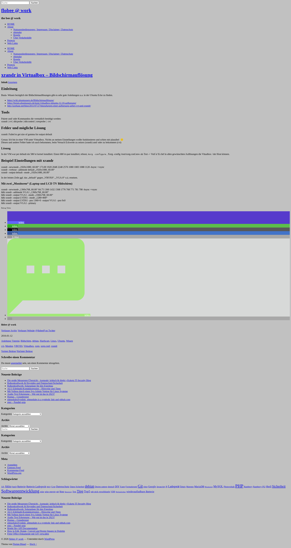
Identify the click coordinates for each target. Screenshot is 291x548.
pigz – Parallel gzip (16, 402)
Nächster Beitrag (25, 351)
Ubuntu (61, 341)
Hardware (44, 341)
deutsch (111, 487)
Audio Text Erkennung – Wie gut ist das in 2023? (31, 394)
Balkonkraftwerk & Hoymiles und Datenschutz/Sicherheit (35, 383)
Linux (53, 341)
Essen (122, 487)
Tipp (80, 491)
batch (14, 487)
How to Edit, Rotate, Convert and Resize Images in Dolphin (36, 531)
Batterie (21, 486)
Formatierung (131, 487)
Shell (268, 486)
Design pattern (101, 487)
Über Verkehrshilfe (22, 37)
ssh (57, 492)
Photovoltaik (229, 487)
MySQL (218, 486)
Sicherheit (279, 486)
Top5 (87, 491)
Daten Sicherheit (77, 487)
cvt (2, 346)
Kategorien (6, 414)
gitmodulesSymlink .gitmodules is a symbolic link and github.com (38, 399)
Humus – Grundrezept (18, 397)
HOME (11, 24)
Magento (190, 487)
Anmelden (12, 465)
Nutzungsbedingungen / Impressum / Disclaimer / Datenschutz (43, 29)
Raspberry (248, 487)
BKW (49, 487)
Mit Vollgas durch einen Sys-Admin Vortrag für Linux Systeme (37, 391)
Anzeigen (12, 82)
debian (35, 341)
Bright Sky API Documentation (22, 528)
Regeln (16, 35)
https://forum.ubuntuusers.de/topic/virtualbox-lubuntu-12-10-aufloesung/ (41, 103)
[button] (15, 222)
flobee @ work (16, 10)
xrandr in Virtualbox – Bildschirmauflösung (47, 75)
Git (140, 486)
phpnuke (17, 32)
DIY (117, 486)
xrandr (54, 346)
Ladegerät (173, 486)
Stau (61, 491)
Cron (53, 487)
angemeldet (16, 363)
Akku (8, 486)
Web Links (12, 43)
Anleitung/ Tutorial (10, 341)
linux (183, 486)
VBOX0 (18, 346)
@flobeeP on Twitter (45, 330)
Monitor (9, 346)
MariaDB (199, 486)
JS (166, 487)
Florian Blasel (19, 544)
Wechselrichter (121, 492)
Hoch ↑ (33, 544)
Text (74, 492)
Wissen (69, 341)
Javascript (161, 487)
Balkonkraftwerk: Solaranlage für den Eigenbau (30, 386)
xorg (37, 346)
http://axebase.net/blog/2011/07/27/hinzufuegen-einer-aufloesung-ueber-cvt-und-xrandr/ (49, 105)
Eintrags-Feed (14, 467)
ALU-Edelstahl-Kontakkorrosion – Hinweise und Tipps (34, 388)
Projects (11, 40)
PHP (239, 486)
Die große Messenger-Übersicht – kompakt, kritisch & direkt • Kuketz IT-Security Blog (49, 380)
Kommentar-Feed (15, 470)
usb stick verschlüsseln (100, 492)
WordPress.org (14, 473)
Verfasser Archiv (9, 330)
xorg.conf (45, 346)
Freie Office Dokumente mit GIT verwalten (28, 534)
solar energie (50, 492)
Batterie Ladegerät (36, 486)
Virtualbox (29, 346)
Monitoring (209, 487)
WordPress (49, 539)
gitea (145, 487)
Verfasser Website (26, 330)
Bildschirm (26, 341)
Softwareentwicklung (20, 490)
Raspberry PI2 (259, 487)
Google (152, 486)
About (10, 27)
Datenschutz (62, 486)
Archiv (4, 426)
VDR (113, 492)
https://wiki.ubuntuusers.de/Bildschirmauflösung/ (30, 100)
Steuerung (68, 492)
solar (42, 492)
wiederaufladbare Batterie (140, 491)
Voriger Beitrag (8, 351)
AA (2, 487)
